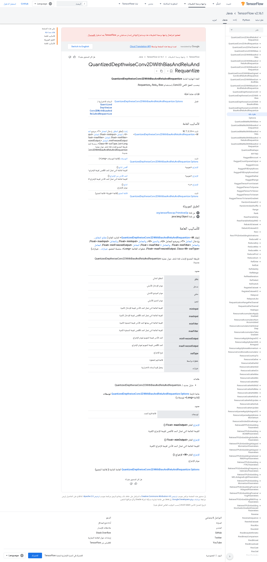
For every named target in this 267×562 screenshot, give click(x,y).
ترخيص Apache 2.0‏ (91, 496)
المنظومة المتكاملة (170, 3)
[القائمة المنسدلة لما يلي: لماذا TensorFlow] (118, 3)
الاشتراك (35, 555)
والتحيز (156, 241)
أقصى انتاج (123, 167)
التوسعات (123, 158)
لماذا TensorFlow (130, 3)
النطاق (115, 131)
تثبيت (228, 3)
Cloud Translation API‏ (140, 46)
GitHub (24, 3)
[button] (247, 39)
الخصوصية (210, 555)
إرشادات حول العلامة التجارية (99, 537)
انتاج (125, 184)
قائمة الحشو (122, 193)
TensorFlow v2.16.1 (250, 13)
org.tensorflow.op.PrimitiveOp (172, 212)
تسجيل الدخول (10, 3)
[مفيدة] (74, 57)
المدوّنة (219, 523)
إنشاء (125, 131)
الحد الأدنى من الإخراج (118, 176)
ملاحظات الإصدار (104, 528)
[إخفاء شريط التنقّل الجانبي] (230, 556)
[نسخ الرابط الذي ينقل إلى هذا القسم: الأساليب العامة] (180, 124)
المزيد (214, 20)
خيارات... (103, 248)
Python (246, 20)
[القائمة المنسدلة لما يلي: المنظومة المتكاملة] (159, 3)
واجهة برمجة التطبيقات (197, 3)
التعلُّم (218, 3)
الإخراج (195, 167)
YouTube (217, 542)
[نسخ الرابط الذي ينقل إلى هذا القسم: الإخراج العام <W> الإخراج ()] (169, 455)
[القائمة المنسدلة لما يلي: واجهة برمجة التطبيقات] (184, 3)
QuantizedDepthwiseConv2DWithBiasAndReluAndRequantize (101, 109)
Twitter (218, 537)
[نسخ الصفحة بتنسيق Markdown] (161, 71)
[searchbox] (246, 29)
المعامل (104, 131)
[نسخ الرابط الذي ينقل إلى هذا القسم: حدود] (192, 271)
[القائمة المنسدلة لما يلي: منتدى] (144, 3)
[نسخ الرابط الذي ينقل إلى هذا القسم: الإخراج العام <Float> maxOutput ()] (160, 425)
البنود (220, 555)
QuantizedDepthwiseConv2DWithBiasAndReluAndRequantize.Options (148, 101)
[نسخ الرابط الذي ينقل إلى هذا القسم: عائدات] (190, 379)
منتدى (150, 3)
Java (229, 13)
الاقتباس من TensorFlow (100, 542)
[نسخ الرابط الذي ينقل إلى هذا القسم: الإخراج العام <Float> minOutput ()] (160, 440)
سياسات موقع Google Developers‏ (186, 499)
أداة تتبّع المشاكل (104, 523)
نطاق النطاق (101, 237)
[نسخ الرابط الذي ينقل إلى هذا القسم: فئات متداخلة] (181, 94)
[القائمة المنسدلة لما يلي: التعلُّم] (212, 3)
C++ (235, 20)
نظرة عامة (259, 20)
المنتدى (219, 528)
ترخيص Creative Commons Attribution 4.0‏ (159, 496)
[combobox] (72, 4)
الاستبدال (91, 35)
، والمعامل (166, 245)
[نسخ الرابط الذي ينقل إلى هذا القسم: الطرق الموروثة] (180, 206)
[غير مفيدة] (70, 57)
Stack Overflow (103, 533)
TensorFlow (194, 57)
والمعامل (142, 241)
